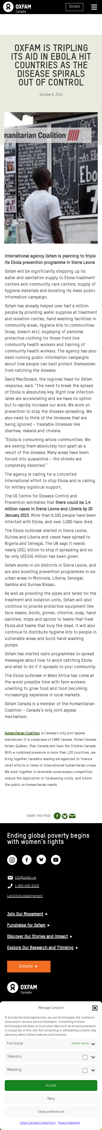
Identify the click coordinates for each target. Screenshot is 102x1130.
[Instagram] (12, 863)
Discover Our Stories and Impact (37, 936)
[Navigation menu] (94, 7)
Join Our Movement (25, 914)
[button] (95, 1008)
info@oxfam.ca (25, 877)
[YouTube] (56, 863)
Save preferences (51, 1112)
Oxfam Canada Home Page (17, 7)
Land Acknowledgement (25, 896)
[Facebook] (27, 863)
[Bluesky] (41, 863)
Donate (74, 7)
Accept (51, 1085)
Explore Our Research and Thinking (40, 948)
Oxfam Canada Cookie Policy (38, 1123)
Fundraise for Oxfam (26, 925)
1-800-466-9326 (27, 886)
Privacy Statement (69, 1123)
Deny (51, 1098)
